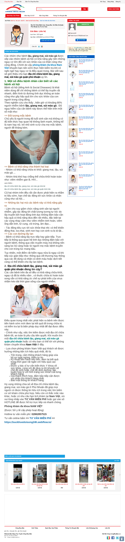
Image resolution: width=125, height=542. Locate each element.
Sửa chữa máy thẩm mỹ (62, 484)
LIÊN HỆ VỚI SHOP (47, 40)
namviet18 (73, 33)
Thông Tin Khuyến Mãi (60, 15)
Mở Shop (103, 1)
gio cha (6, 531)
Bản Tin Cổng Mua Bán (32, 1)
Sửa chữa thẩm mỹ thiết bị (18, 484)
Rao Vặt (19, 1)
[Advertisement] (34, 438)
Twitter (39, 46)
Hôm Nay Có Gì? (29, 15)
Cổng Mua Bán (8, 1)
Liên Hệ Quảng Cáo (92, 528)
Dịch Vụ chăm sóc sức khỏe (47, 20)
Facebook (112, 537)
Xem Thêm (116, 460)
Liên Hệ (107, 528)
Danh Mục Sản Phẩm (13, 15)
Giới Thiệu (35, 528)
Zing (42, 46)
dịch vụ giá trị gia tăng (32, 20)
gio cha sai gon (22, 531)
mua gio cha (13, 531)
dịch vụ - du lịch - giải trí (17, 20)
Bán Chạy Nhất (43, 15)
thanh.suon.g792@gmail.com (79, 35)
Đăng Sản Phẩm (113, 9)
